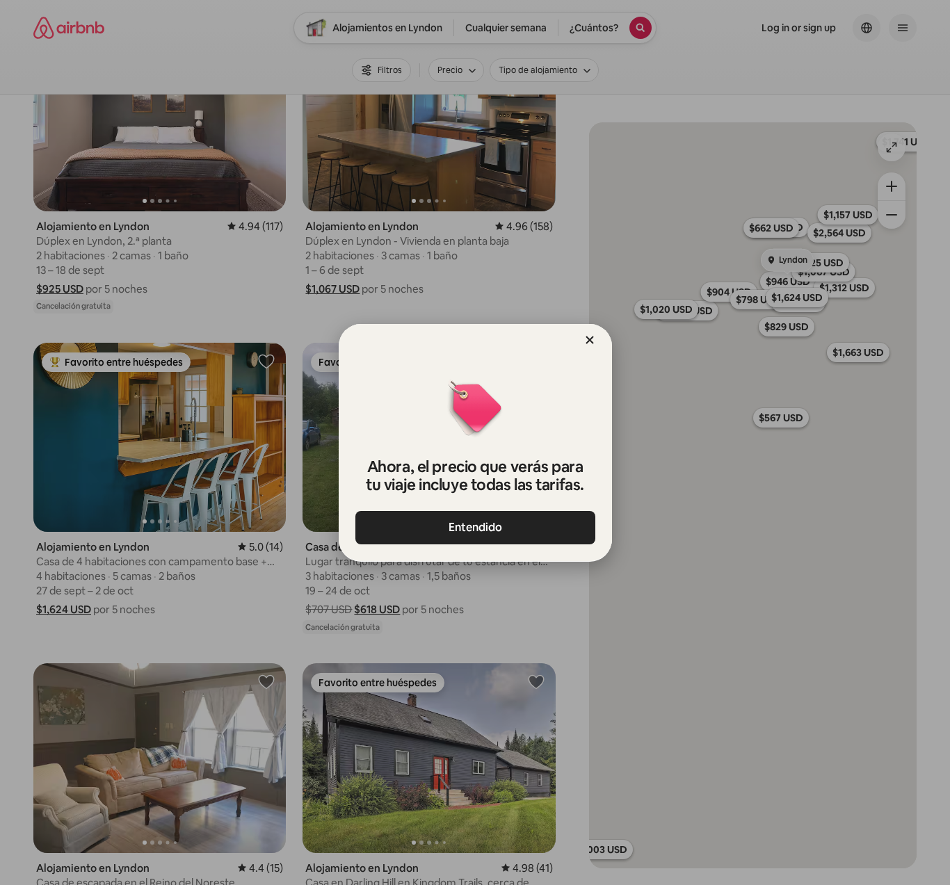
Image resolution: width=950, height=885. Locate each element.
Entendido (475, 527)
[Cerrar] (589, 340)
